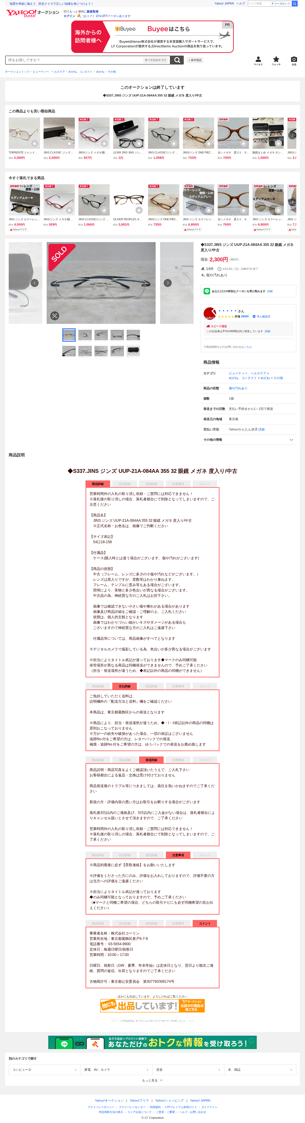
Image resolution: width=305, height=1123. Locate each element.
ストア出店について (139, 1112)
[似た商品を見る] (54, 315)
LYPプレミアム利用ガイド (181, 1107)
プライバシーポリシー (101, 1107)
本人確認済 (263, 316)
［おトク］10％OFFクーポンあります (106, 16)
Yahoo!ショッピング (169, 1100)
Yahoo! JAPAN (224, 3)
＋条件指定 (195, 60)
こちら (248, 346)
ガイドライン (209, 1107)
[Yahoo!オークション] (33, 11)
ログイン (69, 16)
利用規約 (155, 1107)
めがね (100, 71)
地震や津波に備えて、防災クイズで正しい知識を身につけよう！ (52, 3)
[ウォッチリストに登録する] (34, 143)
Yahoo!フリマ (139, 1100)
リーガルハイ (282, 3)
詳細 (270, 291)
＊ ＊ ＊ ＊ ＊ (227, 311)
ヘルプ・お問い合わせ (192, 1112)
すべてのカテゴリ (155, 60)
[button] (248, 440)
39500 (245, 316)
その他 (112, 71)
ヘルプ (240, 3)
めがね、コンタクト (81, 71)
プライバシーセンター (132, 1107)
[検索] (295, 3)
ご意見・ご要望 (165, 1112)
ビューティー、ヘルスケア (49, 71)
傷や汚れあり (238, 388)
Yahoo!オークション (109, 1100)
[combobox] (74, 60)
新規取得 (92, 11)
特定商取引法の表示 (111, 1112)
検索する (177, 60)
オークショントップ (17, 71)
